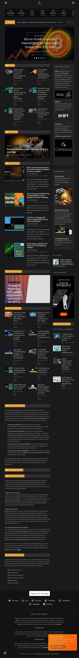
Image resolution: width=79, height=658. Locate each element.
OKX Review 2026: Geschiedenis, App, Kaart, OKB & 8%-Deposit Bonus (19, 317)
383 (46, 176)
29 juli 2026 (26, 155)
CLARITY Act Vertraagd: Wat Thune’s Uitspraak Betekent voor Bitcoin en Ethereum (37, 219)
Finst (9, 575)
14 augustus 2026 (34, 202)
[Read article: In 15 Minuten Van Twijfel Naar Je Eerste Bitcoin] (33, 370)
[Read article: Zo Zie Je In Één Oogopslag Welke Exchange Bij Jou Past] (9, 370)
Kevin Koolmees (35, 51)
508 (16, 327)
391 (46, 252)
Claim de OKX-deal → (58, 647)
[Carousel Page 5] (42, 58)
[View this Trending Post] (7, 155)
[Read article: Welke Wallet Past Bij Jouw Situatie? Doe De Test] (9, 386)
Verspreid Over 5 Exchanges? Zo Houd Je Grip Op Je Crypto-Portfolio (19, 335)
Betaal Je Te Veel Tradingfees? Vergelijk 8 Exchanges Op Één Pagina (43, 317)
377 (40, 345)
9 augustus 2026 (33, 226)
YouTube (35, 437)
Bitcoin (7, 511)
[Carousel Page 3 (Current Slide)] (38, 58)
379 (40, 399)
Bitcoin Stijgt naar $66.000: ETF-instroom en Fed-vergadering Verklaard (37, 245)
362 (16, 84)
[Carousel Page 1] (34, 58)
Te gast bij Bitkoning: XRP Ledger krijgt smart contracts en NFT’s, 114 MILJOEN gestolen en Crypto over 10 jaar (14, 302)
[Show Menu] (6, 3)
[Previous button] (9, 44)
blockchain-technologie (12, 501)
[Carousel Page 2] (36, 58)
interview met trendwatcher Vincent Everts (21, 435)
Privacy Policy (55, 654)
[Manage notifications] (5, 653)
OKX (9, 570)
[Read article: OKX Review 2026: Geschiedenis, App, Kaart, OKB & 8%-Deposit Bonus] (9, 314)
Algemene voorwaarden (43, 654)
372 (16, 125)
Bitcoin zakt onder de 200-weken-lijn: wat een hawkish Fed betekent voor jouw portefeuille (38, 169)
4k (33, 155)
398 (46, 202)
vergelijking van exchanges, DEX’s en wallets (36, 452)
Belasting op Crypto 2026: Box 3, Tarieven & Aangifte (32, 22)
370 (16, 345)
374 (40, 327)
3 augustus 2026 (33, 176)
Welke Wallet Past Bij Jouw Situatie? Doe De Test (19, 387)
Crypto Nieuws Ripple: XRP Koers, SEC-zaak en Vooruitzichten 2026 (68, 382)
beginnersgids (21, 539)
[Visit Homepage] (39, 3)
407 (46, 226)
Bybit (9, 572)
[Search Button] (73, 3)
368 (40, 123)
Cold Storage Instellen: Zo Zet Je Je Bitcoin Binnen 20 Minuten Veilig (43, 354)
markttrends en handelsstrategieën (34, 418)
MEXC (9, 578)
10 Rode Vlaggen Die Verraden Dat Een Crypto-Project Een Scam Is (44, 335)
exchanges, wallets (22, 531)
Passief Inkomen (13, 146)
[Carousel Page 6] (44, 58)
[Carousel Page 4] (40, 58)
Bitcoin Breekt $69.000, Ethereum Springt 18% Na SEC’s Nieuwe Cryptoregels (39, 43)
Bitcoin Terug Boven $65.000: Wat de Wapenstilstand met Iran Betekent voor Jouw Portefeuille (38, 195)
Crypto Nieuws (39, 35)
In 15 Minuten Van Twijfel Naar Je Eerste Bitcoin (44, 370)
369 (40, 84)
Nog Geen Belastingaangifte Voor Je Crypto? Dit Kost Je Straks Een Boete (44, 389)
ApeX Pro (10, 580)
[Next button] (70, 44)
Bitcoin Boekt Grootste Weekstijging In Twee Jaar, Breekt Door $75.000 (44, 74)
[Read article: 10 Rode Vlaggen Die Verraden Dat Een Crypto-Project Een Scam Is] (33, 333)
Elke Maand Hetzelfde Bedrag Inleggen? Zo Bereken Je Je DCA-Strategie (19, 354)
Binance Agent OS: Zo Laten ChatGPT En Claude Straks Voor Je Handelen (19, 74)
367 (40, 105)
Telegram (58, 624)
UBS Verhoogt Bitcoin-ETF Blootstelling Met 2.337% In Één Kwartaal (43, 113)
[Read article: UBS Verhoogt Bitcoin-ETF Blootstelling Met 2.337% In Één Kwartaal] (33, 110)
